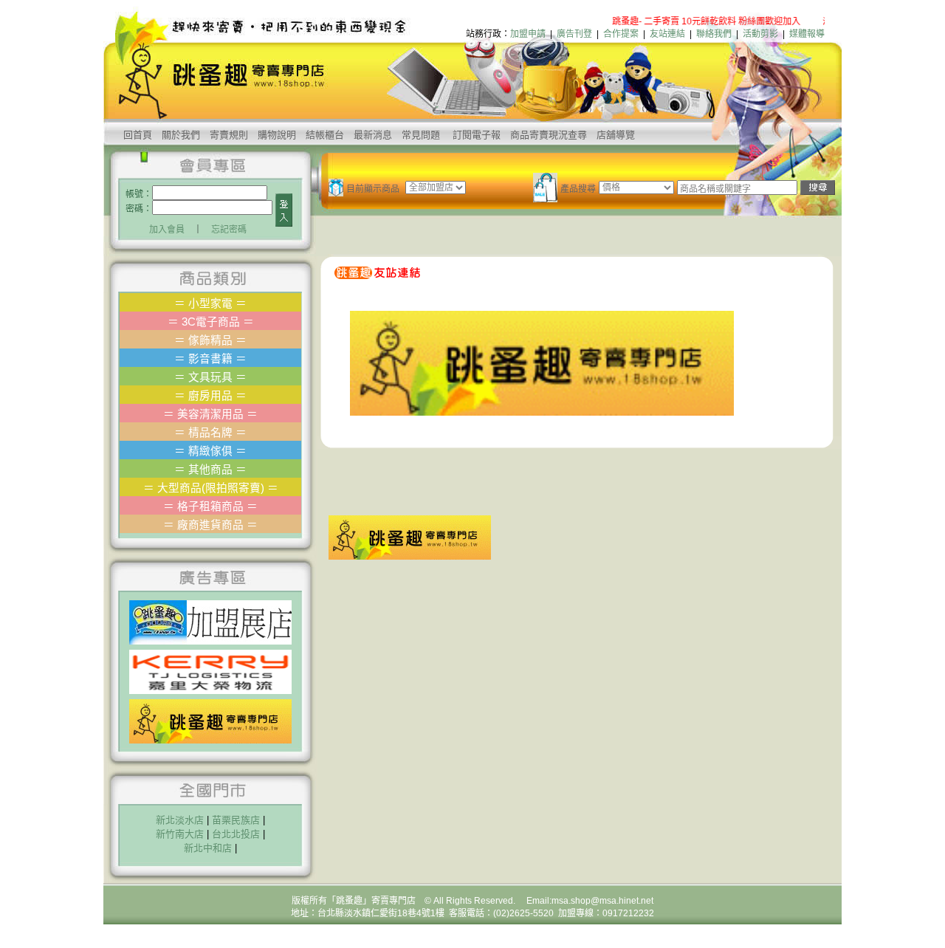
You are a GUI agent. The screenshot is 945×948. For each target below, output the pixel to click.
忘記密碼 (229, 229)
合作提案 (621, 34)
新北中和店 (208, 847)
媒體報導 (807, 34)
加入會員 (167, 229)
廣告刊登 (574, 34)
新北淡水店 (180, 819)
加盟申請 (528, 34)
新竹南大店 (180, 833)
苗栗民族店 (236, 819)
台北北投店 (236, 833)
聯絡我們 (714, 34)
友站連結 (667, 34)
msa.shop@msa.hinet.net (602, 901)
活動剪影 (760, 34)
